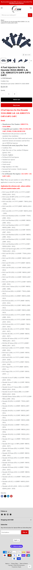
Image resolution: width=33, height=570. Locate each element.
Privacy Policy (14, 563)
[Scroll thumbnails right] (30, 61)
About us (7, 563)
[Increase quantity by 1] (15, 94)
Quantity (3, 90)
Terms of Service (24, 563)
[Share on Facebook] (2, 496)
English (15, 540)
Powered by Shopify (16, 567)
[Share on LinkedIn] (8, 496)
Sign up (25, 532)
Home (2, 20)
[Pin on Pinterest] (11, 496)
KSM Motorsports (7, 78)
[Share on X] (5, 496)
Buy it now (16, 105)
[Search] (30, 15)
